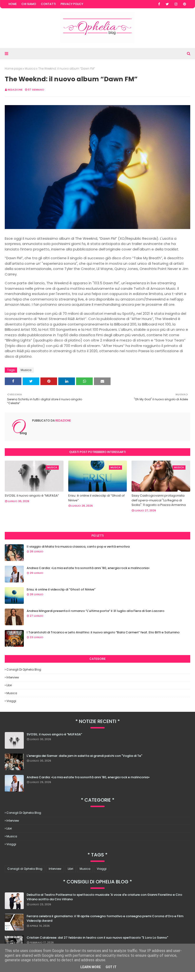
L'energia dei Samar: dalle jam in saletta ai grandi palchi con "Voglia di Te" (84, 755)
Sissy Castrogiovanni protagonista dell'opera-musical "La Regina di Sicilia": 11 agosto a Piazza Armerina (159, 500)
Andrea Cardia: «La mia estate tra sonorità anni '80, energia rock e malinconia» (88, 568)
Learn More (90, 967)
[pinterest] (184, 4)
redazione (15, 90)
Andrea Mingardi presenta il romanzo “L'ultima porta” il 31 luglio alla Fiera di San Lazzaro (95, 611)
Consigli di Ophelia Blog (23, 669)
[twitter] (167, 4)
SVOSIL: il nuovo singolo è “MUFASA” (32, 495)
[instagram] (176, 4)
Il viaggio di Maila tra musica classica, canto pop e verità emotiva (78, 546)
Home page (13, 68)
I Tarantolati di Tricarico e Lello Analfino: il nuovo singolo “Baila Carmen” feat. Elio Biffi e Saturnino (103, 632)
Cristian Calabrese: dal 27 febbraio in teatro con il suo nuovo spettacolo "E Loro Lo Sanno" (97, 937)
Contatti (48, 4)
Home (13, 4)
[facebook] (159, 4)
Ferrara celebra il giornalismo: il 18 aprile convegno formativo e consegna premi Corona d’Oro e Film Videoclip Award (105, 918)
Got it (111, 967)
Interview (12, 677)
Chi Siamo (28, 4)
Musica (30, 68)
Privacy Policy (72, 4)
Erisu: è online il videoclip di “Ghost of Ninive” (96, 498)
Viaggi (11, 701)
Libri (9, 685)
